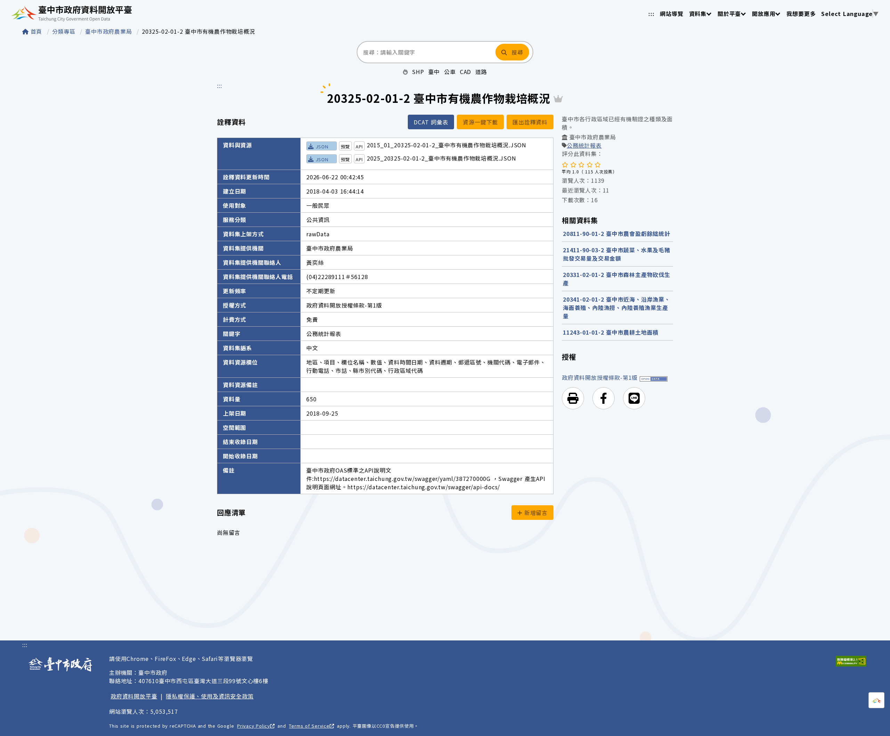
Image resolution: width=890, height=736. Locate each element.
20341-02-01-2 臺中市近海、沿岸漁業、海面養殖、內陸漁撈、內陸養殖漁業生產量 (616, 307)
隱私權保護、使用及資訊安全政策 (209, 696)
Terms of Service (309, 725)
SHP (418, 71)
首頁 (36, 31)
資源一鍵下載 (480, 122)
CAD (465, 71)
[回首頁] (71, 14)
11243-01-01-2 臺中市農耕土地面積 (610, 332)
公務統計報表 (584, 145)
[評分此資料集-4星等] (589, 164)
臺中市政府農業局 (109, 31)
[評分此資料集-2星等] (573, 164)
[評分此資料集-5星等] (597, 164)
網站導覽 (671, 13)
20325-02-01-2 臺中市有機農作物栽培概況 (198, 31)
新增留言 (535, 512)
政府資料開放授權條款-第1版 (600, 377)
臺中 (434, 71)
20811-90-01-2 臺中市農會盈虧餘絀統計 (616, 233)
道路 (481, 71)
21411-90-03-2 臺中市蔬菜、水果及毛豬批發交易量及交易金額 (616, 254)
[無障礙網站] (851, 661)
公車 (450, 71)
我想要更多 (801, 13)
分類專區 (65, 31)
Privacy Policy (253, 725)
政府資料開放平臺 (134, 696)
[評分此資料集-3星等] (581, 164)
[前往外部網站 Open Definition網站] (654, 377)
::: (651, 13)
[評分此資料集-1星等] (565, 164)
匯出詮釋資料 (530, 122)
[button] (573, 398)
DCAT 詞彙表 (431, 122)
